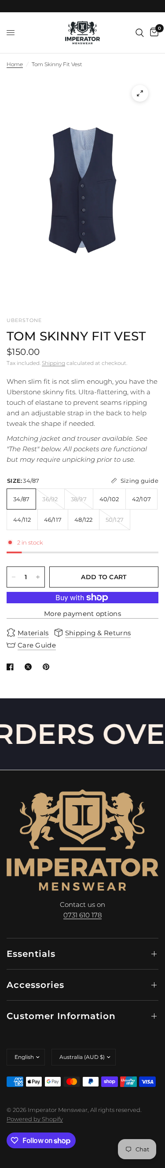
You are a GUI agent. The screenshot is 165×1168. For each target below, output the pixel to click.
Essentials (31, 954)
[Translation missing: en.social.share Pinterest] (48, 667)
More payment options (82, 613)
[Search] (139, 32)
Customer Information (61, 1016)
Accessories (35, 985)
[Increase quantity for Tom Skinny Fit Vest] (37, 577)
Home (15, 64)
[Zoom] (140, 93)
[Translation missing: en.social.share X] (30, 667)
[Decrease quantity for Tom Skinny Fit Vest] (13, 577)
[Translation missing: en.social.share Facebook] (12, 667)
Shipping (53, 363)
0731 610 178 (82, 915)
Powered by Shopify (35, 1118)
